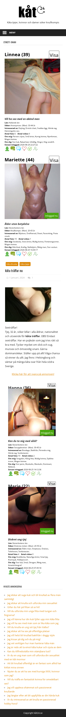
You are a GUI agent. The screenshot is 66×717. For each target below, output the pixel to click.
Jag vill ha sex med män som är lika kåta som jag (32, 623)
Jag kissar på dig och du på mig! (24, 639)
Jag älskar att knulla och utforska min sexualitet (32, 603)
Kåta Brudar (11, 264)
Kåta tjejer (25, 264)
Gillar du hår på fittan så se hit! (23, 607)
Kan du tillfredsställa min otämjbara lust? (28, 651)
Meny (12, 32)
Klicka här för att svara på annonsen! (33, 374)
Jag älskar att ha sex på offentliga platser (28, 631)
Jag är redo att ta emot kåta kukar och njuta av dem (34, 647)
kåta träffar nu (14, 270)
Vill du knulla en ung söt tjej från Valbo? (28, 627)
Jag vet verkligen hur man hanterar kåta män (30, 643)
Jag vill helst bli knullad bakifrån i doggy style (31, 635)
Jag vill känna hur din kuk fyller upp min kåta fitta (33, 619)
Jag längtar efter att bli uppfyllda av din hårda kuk (33, 695)
